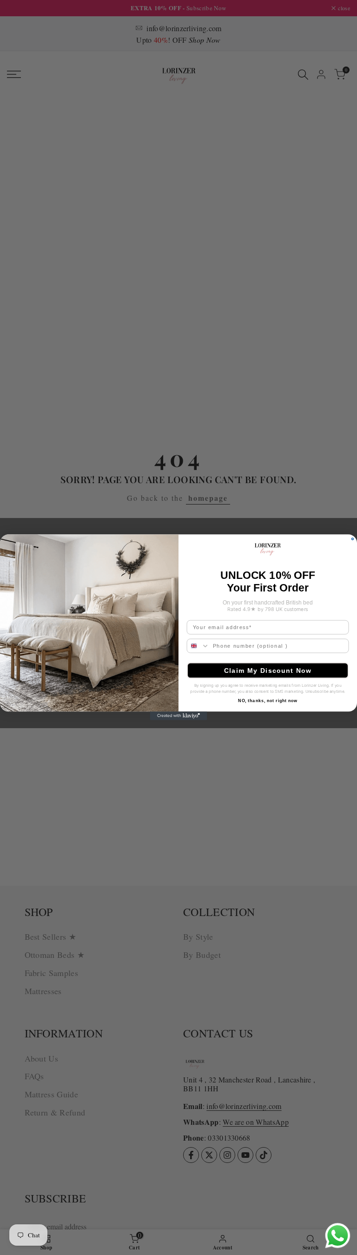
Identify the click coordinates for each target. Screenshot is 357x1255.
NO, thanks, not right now (268, 701)
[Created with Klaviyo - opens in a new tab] (178, 716)
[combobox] (198, 646)
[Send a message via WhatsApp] (337, 1235)
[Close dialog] (352, 539)
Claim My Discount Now (268, 670)
